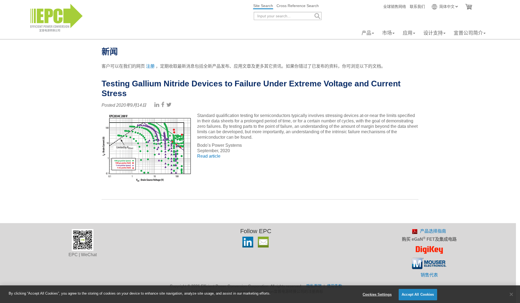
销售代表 (429, 275)
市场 (387, 33)
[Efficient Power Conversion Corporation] (56, 17)
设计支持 (433, 33)
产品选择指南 (433, 231)
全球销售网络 (394, 6)
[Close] (511, 294)
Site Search (263, 6)
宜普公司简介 (468, 33)
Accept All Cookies (418, 294)
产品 (366, 33)
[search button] (317, 16)
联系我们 (417, 6)
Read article (208, 156)
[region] (260, 294)
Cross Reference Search (298, 6)
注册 (150, 66)
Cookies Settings (377, 294)
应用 (407, 33)
